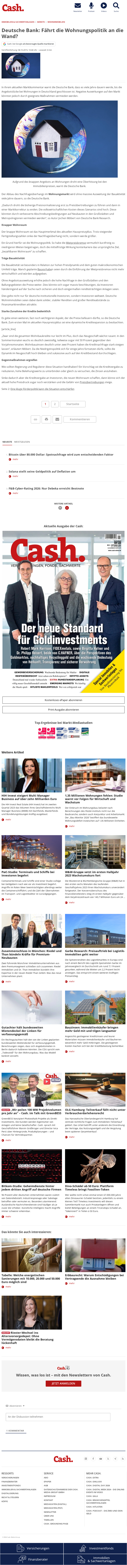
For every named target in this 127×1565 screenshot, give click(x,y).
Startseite (72, 404)
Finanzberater (9, 1481)
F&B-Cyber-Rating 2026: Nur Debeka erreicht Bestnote (46, 488)
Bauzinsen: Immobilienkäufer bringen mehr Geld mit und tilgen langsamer (91, 1029)
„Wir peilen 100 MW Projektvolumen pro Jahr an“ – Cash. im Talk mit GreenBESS (31, 1111)
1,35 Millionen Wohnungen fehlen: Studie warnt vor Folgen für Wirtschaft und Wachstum (94, 799)
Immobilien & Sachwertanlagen (19, 1489)
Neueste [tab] (7, 441)
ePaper (47, 1481)
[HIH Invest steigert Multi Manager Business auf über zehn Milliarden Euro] (32, 775)
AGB (46, 1485)
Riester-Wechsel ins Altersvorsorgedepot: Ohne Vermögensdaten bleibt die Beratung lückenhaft (27, 1338)
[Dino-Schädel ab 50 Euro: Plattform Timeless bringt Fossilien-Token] (95, 1166)
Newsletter (50, 1512)
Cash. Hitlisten (94, 1506)
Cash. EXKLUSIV (94, 1481)
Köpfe (5, 1501)
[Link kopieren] (35, 419)
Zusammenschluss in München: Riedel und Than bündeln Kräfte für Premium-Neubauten (31, 954)
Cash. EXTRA (92, 1477)
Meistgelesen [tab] (22, 441)
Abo (46, 1477)
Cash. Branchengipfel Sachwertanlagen (98, 1501)
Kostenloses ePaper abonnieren (63, 700)
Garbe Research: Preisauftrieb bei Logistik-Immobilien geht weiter (95, 952)
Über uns (49, 1515)
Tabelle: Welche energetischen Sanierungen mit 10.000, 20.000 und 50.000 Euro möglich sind (31, 1278)
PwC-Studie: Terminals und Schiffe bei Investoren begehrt (28, 873)
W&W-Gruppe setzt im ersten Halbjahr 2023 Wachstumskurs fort (92, 873)
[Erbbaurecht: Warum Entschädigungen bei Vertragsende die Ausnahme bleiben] (95, 1255)
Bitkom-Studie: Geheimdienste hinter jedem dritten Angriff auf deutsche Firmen (31, 1187)
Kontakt (48, 1500)
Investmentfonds (11, 1485)
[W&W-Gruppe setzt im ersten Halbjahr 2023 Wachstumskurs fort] (95, 852)
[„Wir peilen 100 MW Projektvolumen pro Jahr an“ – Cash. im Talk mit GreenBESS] (32, 1089)
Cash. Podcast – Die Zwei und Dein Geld (104, 1512)
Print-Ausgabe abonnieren (63, 709)
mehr (15, 459)
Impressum (49, 1496)
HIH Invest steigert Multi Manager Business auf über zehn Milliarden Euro (29, 797)
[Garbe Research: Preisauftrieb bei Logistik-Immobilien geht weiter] (95, 931)
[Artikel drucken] (46, 419)
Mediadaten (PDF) (53, 1508)
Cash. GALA (92, 1496)
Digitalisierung (10, 1493)
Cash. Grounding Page (56, 1523)
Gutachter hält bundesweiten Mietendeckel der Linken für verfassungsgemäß (22, 1031)
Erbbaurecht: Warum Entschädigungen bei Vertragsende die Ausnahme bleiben (94, 1276)
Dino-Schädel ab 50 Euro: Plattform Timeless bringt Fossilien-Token (89, 1187)
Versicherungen (10, 1477)
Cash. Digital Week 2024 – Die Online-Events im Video (105, 1491)
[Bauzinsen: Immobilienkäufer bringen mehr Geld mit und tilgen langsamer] (95, 1007)
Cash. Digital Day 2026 (98, 1485)
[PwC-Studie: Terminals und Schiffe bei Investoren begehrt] (32, 852)
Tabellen (49, 1519)
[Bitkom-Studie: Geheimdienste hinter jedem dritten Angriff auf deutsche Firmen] (32, 1166)
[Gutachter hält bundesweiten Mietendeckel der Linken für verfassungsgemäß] (32, 1007)
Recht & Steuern (10, 1497)
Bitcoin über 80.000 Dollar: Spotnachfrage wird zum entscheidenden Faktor (61, 454)
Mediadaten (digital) (55, 1504)
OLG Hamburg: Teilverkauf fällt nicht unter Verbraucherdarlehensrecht (95, 1111)
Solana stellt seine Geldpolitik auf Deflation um (42, 471)
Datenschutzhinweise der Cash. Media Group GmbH (61, 1491)
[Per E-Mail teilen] (57, 419)
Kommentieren (80, 419)
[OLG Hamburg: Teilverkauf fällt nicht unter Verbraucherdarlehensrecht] (95, 1089)
